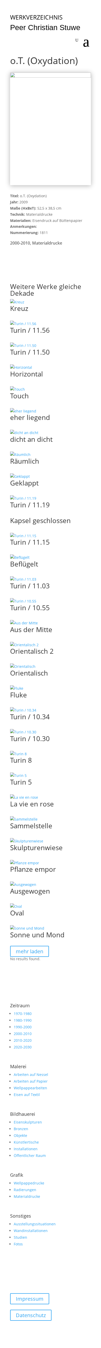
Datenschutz (31, 1315)
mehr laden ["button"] (29, 951)
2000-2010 (20, 243)
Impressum (30, 1298)
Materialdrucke (47, 243)
